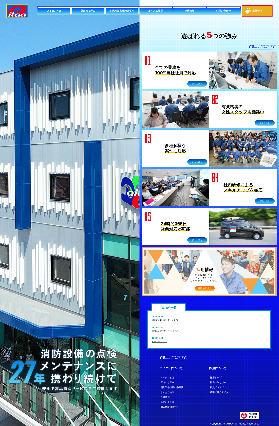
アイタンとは (54, 10)
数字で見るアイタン (220, 392)
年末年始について (159, 341)
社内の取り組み (218, 382)
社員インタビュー (219, 387)
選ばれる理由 (88, 10)
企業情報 (190, 10)
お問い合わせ (223, 10)
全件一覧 (171, 307)
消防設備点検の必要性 (122, 10)
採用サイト (258, 11)
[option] (70, 213)
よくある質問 (155, 10)
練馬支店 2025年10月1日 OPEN (165, 320)
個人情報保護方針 (170, 407)
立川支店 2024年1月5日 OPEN (165, 331)
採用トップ (215, 377)
